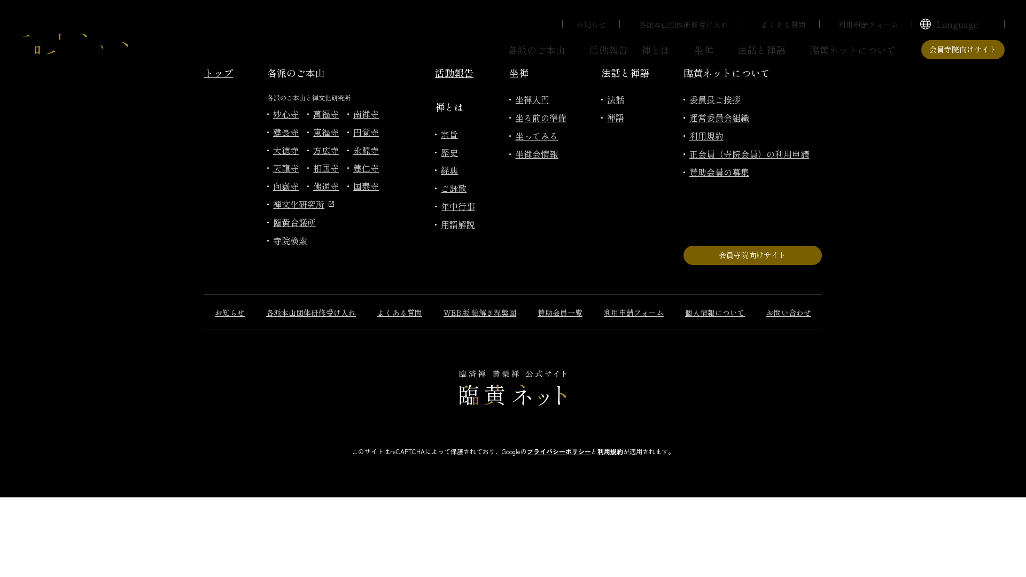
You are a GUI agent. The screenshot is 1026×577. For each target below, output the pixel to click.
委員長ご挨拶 (715, 99)
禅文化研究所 (298, 204)
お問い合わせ (788, 312)
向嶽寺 (286, 186)
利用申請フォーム (868, 24)
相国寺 (326, 167)
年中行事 (458, 206)
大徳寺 (286, 150)
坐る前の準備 (540, 117)
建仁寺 (366, 167)
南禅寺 (366, 113)
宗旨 (449, 134)
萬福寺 (326, 113)
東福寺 (326, 132)
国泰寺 (366, 186)
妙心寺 (286, 113)
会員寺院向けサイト (963, 49)
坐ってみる (536, 135)
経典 (449, 169)
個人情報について (715, 312)
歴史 (449, 152)
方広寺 (326, 150)
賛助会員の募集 (719, 172)
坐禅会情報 (536, 153)
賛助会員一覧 (560, 312)
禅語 (615, 117)
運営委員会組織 (719, 117)
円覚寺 (366, 132)
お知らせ (591, 24)
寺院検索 (290, 240)
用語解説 (458, 224)
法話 (615, 99)
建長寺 (286, 132)
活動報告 (608, 49)
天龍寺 (286, 167)
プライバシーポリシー (559, 451)
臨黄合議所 (294, 222)
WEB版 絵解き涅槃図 (480, 312)
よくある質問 (783, 24)
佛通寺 (326, 186)
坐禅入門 (532, 99)
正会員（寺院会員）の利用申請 (749, 153)
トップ (218, 73)
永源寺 (366, 150)
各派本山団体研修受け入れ (683, 24)
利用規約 (706, 135)
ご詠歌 (454, 188)
